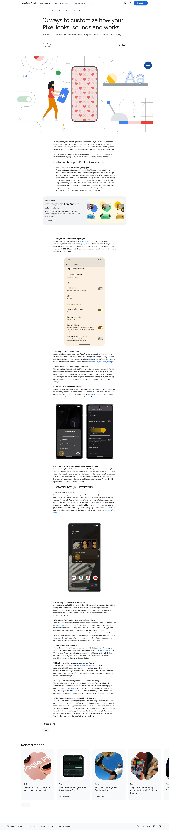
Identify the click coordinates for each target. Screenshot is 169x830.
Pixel (46, 730)
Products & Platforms (56, 11)
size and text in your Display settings (100, 362)
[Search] (125, 3)
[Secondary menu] (130, 3)
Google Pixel (78, 11)
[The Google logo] (10, 826)
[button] (141, 3)
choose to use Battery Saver (66, 625)
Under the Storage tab (103, 651)
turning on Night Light (87, 241)
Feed (90, 3)
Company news (78, 3)
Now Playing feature (84, 666)
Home (44, 11)
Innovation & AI (43, 3)
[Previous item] (23, 805)
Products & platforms (61, 3)
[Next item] (28, 805)
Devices (68, 11)
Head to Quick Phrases (68, 688)
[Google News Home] (29, 3)
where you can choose (97, 394)
